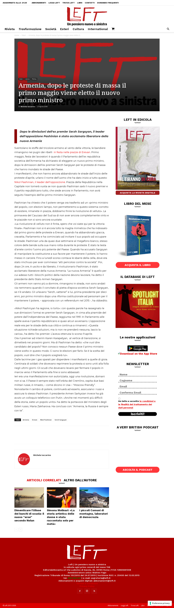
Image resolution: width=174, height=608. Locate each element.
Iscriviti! (138, 414)
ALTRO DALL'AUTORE (80, 480)
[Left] (87, 16)
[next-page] (20, 529)
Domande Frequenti (108, 3)
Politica (34, 79)
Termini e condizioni (87, 583)
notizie (27, 79)
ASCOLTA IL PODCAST (137, 469)
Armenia (26, 420)
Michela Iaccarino (28, 107)
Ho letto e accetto (137, 404)
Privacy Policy (87, 586)
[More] (61, 120)
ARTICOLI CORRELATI (44, 480)
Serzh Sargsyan (61, 420)
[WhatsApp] (52, 120)
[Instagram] (87, 591)
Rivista (10, 29)
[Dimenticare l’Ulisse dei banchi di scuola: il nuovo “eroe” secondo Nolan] (29, 497)
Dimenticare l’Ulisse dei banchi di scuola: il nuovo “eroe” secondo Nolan (29, 515)
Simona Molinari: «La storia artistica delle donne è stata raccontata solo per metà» (61, 517)
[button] (168, 29)
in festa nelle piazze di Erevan (72, 152)
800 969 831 (74, 578)
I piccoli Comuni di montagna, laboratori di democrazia (93, 514)
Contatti (90, 3)
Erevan (34, 420)
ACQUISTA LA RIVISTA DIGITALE (137, 192)
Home (16, 35)
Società (50, 29)
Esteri (64, 29)
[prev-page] (16, 529)
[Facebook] (34, 120)
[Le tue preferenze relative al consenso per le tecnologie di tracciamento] (160, 603)
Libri (79, 3)
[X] (43, 120)
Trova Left (68, 3)
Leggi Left (54, 3)
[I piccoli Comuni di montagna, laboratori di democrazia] (94, 497)
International (98, 29)
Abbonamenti (39, 3)
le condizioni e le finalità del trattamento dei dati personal (137, 404)
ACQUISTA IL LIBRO (138, 265)
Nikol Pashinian (46, 420)
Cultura (78, 29)
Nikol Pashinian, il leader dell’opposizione (39, 182)
